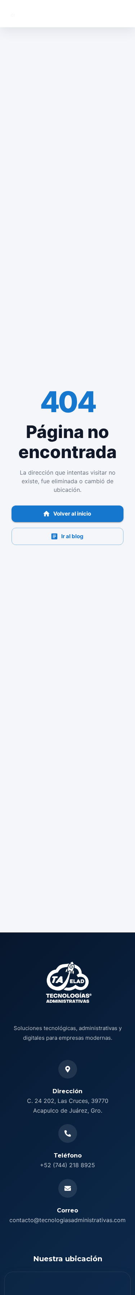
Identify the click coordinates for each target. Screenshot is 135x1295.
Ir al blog (72, 536)
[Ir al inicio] (34, 13)
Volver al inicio (72, 513)
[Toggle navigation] (120, 13)
